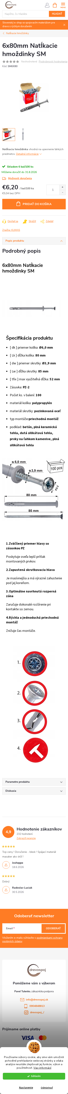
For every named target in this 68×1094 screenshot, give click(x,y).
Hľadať (57, 14)
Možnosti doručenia (20, 178)
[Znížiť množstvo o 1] (62, 192)
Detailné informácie (27, 154)
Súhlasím (36, 1076)
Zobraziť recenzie (26, 838)
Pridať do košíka (37, 204)
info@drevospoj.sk (37, 999)
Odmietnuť (47, 1088)
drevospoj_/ (37, 1012)
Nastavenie (26, 1088)
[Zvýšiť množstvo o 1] (62, 187)
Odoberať (53, 928)
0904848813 (37, 1006)
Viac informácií (42, 1068)
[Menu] (63, 5)
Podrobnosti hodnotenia (53, 61)
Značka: (11, 230)
